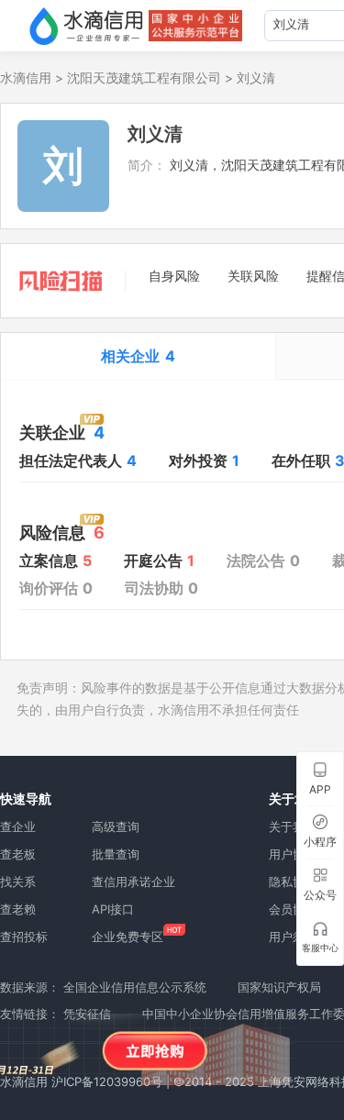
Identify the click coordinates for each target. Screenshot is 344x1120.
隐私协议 (292, 881)
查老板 (18, 854)
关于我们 (292, 826)
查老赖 (18, 909)
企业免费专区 (127, 936)
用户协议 (292, 854)
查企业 (18, 826)
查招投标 (24, 936)
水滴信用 (25, 77)
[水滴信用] (86, 25)
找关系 (18, 881)
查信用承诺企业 (133, 881)
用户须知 (292, 936)
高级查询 (115, 826)
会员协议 (292, 909)
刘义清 (256, 77)
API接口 (113, 909)
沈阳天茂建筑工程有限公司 (144, 77)
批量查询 (115, 854)
